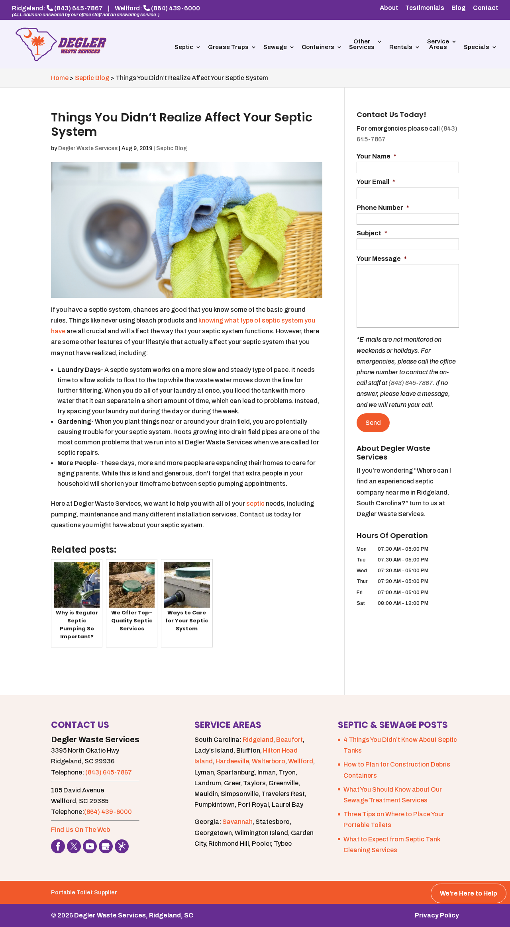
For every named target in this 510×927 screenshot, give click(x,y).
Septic (184, 47)
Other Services (362, 44)
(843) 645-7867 (78, 8)
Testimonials (424, 8)
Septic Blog (171, 148)
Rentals (400, 47)
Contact (485, 8)
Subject (372, 233)
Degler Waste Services (88, 148)
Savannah (237, 821)
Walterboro (268, 761)
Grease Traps (228, 47)
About (389, 8)
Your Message (382, 258)
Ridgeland (258, 739)
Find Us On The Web (80, 829)
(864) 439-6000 (175, 8)
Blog (458, 8)
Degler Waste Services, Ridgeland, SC (133, 915)
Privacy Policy (437, 915)
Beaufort (289, 739)
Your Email (376, 181)
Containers (318, 47)
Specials (476, 47)
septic (256, 503)
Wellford (300, 761)
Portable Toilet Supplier (84, 893)
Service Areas (438, 44)
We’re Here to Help (468, 893)
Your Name (376, 156)
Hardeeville (232, 761)
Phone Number (383, 207)
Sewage (275, 47)
